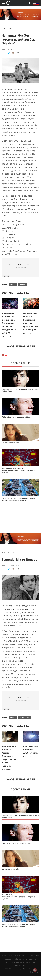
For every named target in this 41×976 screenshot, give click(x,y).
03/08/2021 (27, 333)
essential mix (24, 717)
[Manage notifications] (35, 970)
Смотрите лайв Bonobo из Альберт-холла (31, 749)
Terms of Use (8, 969)
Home (4, 28)
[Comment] (13, 53)
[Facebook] (4, 53)
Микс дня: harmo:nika (10, 443)
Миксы (11, 552)
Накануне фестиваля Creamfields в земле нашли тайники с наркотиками (18, 499)
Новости (12, 28)
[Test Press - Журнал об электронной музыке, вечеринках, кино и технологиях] (15, 3)
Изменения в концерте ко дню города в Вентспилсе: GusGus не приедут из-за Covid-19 (9, 323)
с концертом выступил (23, 609)
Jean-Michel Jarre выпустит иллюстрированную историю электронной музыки (19, 470)
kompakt (22, 284)
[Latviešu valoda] (3, 354)
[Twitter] (9, 53)
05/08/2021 (6, 336)
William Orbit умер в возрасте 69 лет (16, 417)
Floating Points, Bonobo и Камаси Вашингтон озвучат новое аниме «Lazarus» (9, 756)
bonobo (13, 717)
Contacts (35, 972)
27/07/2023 (6, 769)
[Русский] (6, 354)
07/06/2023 (28, 756)
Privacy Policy (21, 969)
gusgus (13, 284)
